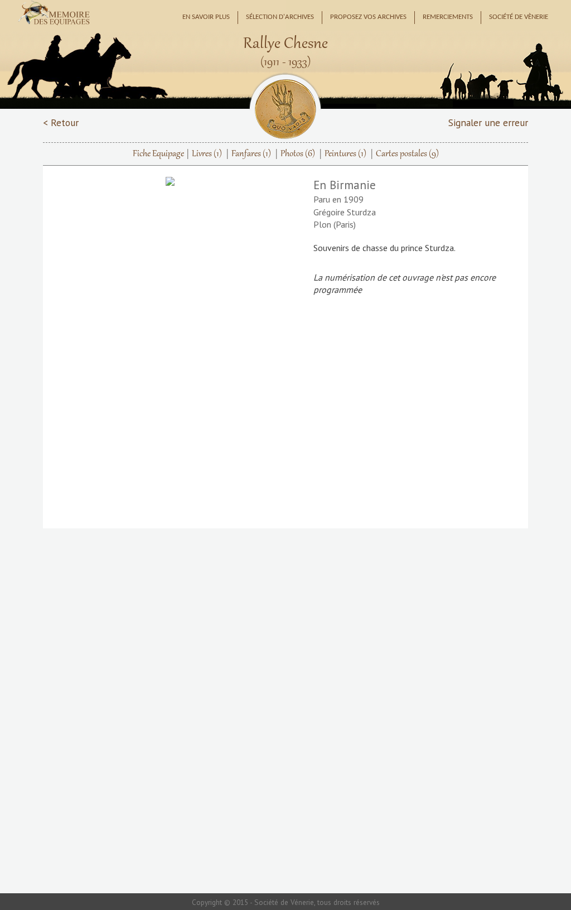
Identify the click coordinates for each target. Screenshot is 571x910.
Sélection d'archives (280, 17)
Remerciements (448, 17)
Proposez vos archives (368, 17)
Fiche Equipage (158, 154)
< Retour (61, 122)
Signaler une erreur (488, 122)
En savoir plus (206, 17)
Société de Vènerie (518, 17)
